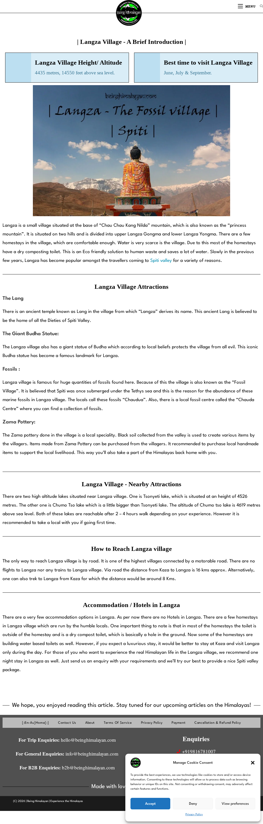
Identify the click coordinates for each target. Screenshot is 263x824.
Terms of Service (118, 722)
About (90, 722)
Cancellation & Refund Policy (217, 722)
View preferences (235, 804)
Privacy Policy (194, 814)
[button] (252, 762)
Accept (150, 804)
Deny (193, 804)
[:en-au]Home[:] (35, 722)
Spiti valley (161, 261)
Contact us (67, 722)
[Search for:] (259, 6)
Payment (178, 722)
